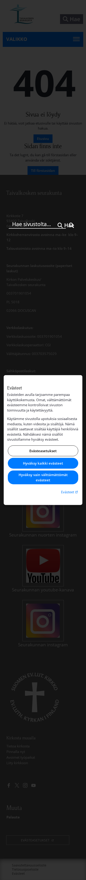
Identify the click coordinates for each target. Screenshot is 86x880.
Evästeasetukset (43, 451)
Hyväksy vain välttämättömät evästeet (43, 477)
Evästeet (70, 491)
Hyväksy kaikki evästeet (43, 463)
